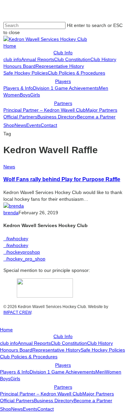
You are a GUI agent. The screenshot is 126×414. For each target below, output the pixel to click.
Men (100, 372)
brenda (10, 212)
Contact (45, 409)
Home (6, 329)
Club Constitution (69, 343)
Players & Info (15, 372)
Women (113, 372)
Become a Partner (93, 400)
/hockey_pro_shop (24, 258)
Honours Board (16, 350)
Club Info (63, 336)
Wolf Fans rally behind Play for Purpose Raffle (61, 179)
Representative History (56, 350)
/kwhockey (15, 238)
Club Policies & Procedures (28, 356)
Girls (15, 378)
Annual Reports (34, 343)
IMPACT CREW (17, 312)
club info (9, 343)
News (9, 166)
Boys (5, 378)
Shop (5, 409)
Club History (100, 343)
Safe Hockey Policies (103, 350)
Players (63, 365)
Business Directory (54, 400)
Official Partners (17, 400)
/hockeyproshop (21, 252)
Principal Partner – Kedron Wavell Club (41, 393)
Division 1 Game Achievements (62, 372)
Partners (63, 387)
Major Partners (98, 393)
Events (30, 409)
